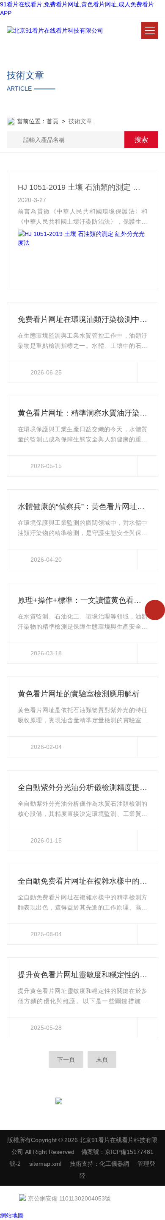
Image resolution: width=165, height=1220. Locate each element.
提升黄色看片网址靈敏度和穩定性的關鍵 (83, 974)
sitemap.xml (45, 1163)
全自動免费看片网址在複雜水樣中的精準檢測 (83, 881)
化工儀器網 (114, 1163)
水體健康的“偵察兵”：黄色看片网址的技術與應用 (83, 506)
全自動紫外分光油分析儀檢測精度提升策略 (83, 787)
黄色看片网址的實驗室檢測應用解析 (79, 694)
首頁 (52, 121)
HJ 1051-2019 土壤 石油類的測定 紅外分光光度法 (83, 187)
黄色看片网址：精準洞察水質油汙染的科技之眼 (83, 413)
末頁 (102, 1059)
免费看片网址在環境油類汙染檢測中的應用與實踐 (83, 319)
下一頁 (66, 1059)
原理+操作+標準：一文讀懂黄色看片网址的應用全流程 (83, 600)
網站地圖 (12, 1215)
